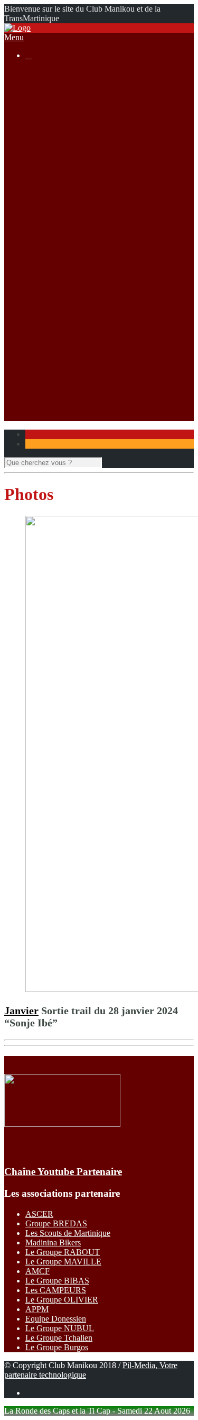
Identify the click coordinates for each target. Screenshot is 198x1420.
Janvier (21, 1010)
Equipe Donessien (55, 1318)
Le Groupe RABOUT (62, 1252)
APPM (37, 1309)
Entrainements (70, 244)
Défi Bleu (62, 330)
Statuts (57, 139)
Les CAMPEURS (55, 1290)
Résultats (40, 254)
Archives (61, 197)
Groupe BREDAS (56, 1223)
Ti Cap (57, 282)
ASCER (39, 1213)
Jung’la (58, 311)
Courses (38, 149)
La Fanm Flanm (73, 187)
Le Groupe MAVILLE (63, 1261)
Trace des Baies (72, 349)
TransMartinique (73, 301)
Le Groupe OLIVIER (61, 1299)
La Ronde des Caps (79, 178)
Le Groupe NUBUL (59, 1328)
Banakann (63, 320)
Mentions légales (74, 130)
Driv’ (55, 263)
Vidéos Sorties (70, 235)
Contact (38, 406)
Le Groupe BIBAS (57, 1280)
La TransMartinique (79, 158)
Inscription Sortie (74, 216)
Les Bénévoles (71, 92)
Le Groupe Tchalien (58, 1337)
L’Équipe (62, 111)
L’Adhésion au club (79, 101)
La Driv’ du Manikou (82, 168)
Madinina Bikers (53, 1242)
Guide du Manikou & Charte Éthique (108, 120)
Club (33, 82)
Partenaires (43, 397)
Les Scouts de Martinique (67, 1232)
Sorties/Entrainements (61, 206)
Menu (14, 37)
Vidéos (58, 378)
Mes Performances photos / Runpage (107, 387)
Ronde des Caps (73, 273)
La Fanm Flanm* (75, 292)
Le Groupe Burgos (56, 1347)
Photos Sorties (70, 225)
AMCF (37, 1271)
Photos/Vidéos (49, 358)
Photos (57, 368)
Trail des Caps (70, 339)
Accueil (38, 73)
